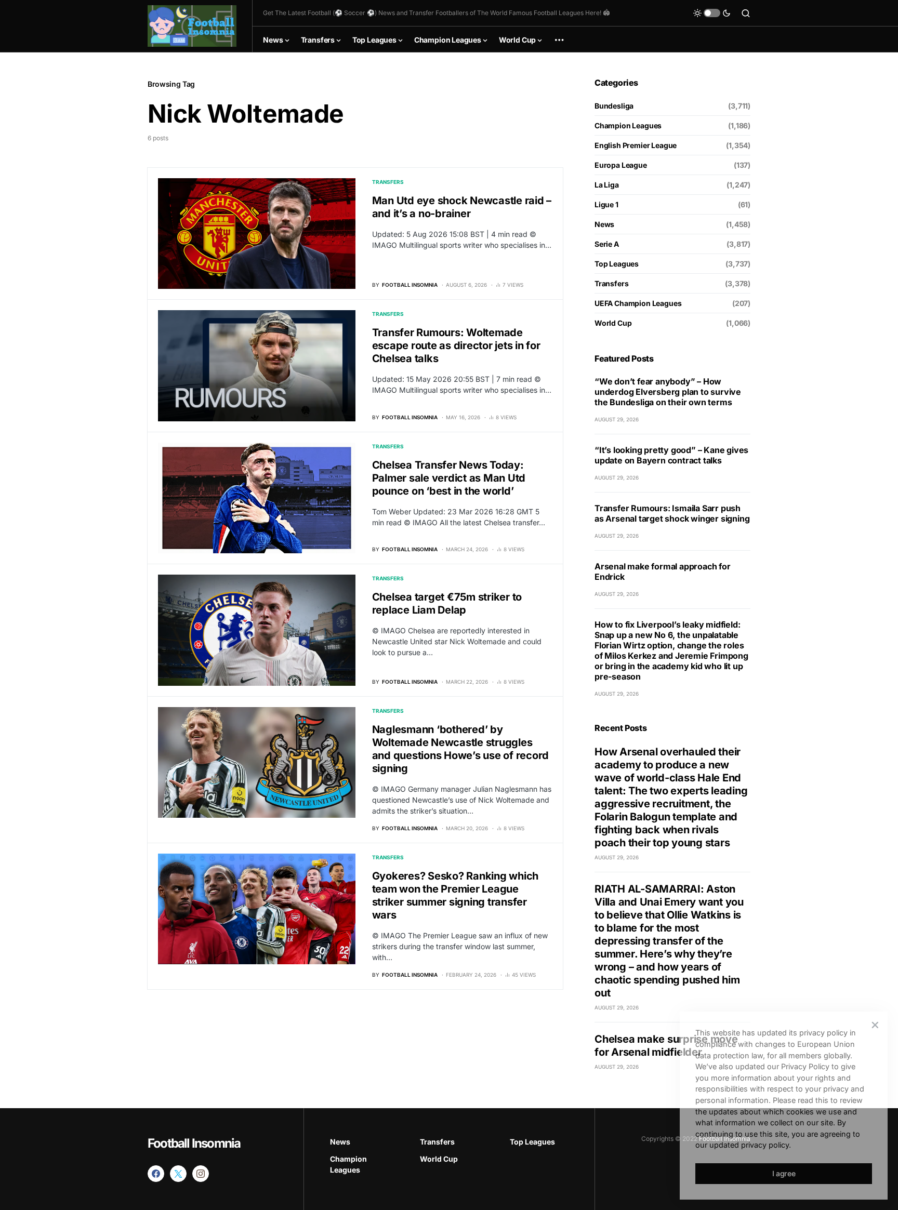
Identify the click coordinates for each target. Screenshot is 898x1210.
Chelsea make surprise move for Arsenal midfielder (666, 1045)
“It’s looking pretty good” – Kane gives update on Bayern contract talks (671, 455)
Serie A (607, 244)
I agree (784, 1173)
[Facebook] (156, 1173)
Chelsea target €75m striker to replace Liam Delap (447, 603)
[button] (712, 13)
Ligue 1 (606, 204)
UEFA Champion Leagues (638, 303)
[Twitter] (178, 1173)
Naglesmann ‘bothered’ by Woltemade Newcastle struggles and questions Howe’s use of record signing (460, 749)
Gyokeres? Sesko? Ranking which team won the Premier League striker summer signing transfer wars (455, 895)
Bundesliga (614, 105)
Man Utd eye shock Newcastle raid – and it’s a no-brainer (462, 207)
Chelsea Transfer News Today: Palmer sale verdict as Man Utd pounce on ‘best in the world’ (449, 478)
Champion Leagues (628, 125)
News (604, 224)
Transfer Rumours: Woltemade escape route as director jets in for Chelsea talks (456, 345)
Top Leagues (617, 263)
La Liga (607, 184)
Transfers (388, 182)
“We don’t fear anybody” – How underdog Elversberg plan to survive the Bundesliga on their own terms (668, 391)
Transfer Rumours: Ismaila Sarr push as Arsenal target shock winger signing (672, 513)
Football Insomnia (194, 1143)
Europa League (621, 165)
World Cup (613, 322)
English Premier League (636, 145)
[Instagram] (200, 1173)
